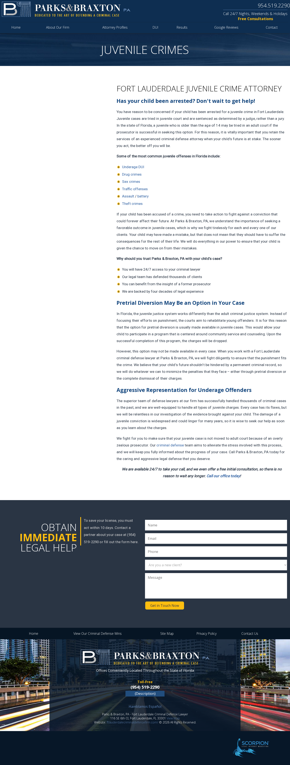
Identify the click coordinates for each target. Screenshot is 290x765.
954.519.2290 (274, 5)
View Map (173, 718)
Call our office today (223, 476)
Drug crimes (132, 174)
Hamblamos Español (145, 706)
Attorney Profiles (115, 27)
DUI (155, 27)
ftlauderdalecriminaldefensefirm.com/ (132, 722)
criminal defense (170, 445)
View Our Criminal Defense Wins (97, 633)
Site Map (167, 633)
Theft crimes (132, 203)
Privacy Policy (206, 633)
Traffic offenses (135, 189)
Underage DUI (133, 167)
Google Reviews (226, 27)
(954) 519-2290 (145, 687)
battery (143, 196)
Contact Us (249, 633)
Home (16, 27)
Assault (128, 196)
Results (181, 27)
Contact (272, 27)
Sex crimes (131, 181)
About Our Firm (57, 27)
